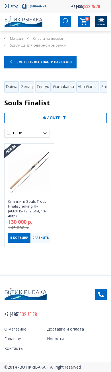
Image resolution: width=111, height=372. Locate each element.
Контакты (13, 348)
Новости (55, 338)
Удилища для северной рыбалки (38, 45)
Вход (14, 6)
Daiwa (11, 86)
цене (17, 133)
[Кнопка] (101, 21)
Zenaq (27, 86)
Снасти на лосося (48, 38)
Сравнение (37, 6)
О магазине (15, 329)
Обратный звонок (101, 294)
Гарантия (13, 338)
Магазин (17, 38)
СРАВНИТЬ (40, 238)
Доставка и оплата (65, 329)
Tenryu (42, 86)
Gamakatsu (63, 86)
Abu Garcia (88, 86)
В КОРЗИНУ (19, 238)
